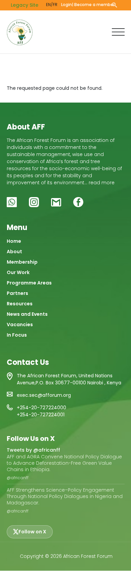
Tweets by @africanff (33, 450)
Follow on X (32, 531)
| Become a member (93, 4)
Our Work (18, 272)
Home (14, 241)
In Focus (17, 335)
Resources (20, 303)
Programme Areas (29, 282)
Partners (17, 293)
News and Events (27, 314)
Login (66, 4)
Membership (22, 262)
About (14, 251)
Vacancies (20, 324)
